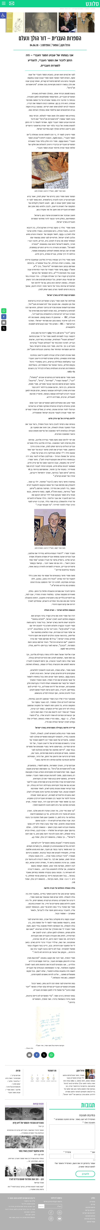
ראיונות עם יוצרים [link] (89, 1213)
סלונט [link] (93, 8)
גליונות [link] (16, 1081)
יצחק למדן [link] (16, 1084)
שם (92, 1152)
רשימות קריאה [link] (90, 1210)
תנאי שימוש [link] (91, 1221)
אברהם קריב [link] (16, 1075)
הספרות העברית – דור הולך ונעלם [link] (71, 8)
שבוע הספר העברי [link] (14, 1092)
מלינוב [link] (18, 1090)
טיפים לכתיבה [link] (90, 1216)
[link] (3, 15)
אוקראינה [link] (17, 1078)
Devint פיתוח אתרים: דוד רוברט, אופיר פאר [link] (22, 1218)
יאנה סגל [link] (28, 1215)
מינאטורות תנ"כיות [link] (13, 1087)
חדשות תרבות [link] (90, 1207)
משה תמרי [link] (10, 1090)
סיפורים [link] (92, 1201)
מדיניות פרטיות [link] (90, 1219)
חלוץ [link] (10, 1081)
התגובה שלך (88, 1122)
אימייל (67, 1152)
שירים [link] (93, 1204)
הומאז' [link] (87, 8)
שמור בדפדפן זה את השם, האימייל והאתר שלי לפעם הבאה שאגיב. (75, 1165)
